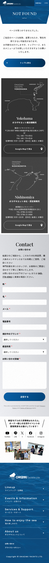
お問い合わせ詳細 (12, 358)
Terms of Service (26, 408)
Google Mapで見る (23, 149)
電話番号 (7, 321)
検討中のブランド (12, 333)
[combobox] (25, 339)
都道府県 (7, 346)
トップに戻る (25, 63)
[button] (24, 396)
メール (6, 308)
